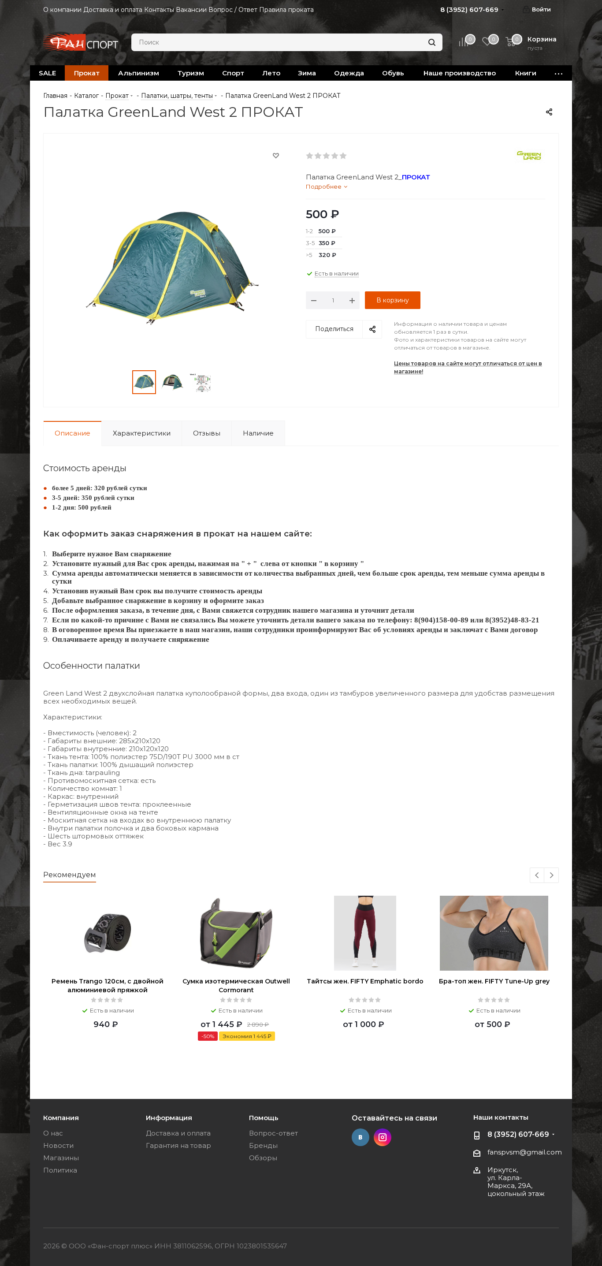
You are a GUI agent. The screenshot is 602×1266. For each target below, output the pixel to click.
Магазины (61, 1158)
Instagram (382, 1137)
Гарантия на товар (178, 1145)
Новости (58, 1145)
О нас (53, 1133)
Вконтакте (360, 1137)
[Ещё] (559, 73)
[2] (318, 156)
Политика (60, 1170)
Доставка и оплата (178, 1133)
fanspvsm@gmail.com (524, 1152)
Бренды (263, 1145)
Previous (537, 875)
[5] (343, 156)
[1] (310, 156)
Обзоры (263, 1158)
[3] (327, 156)
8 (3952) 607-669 (518, 1134)
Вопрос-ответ (273, 1133)
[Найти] (431, 42)
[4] (335, 156)
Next (551, 875)
